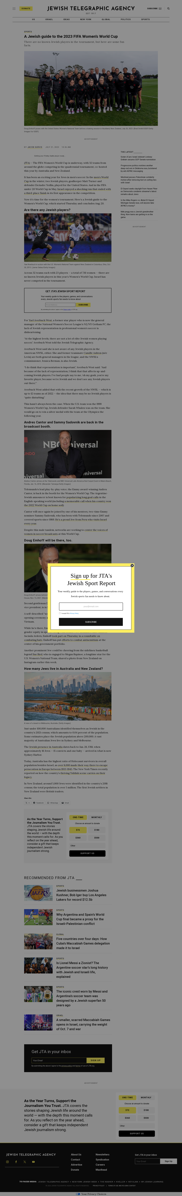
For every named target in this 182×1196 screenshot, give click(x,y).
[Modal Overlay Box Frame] (91, 598)
